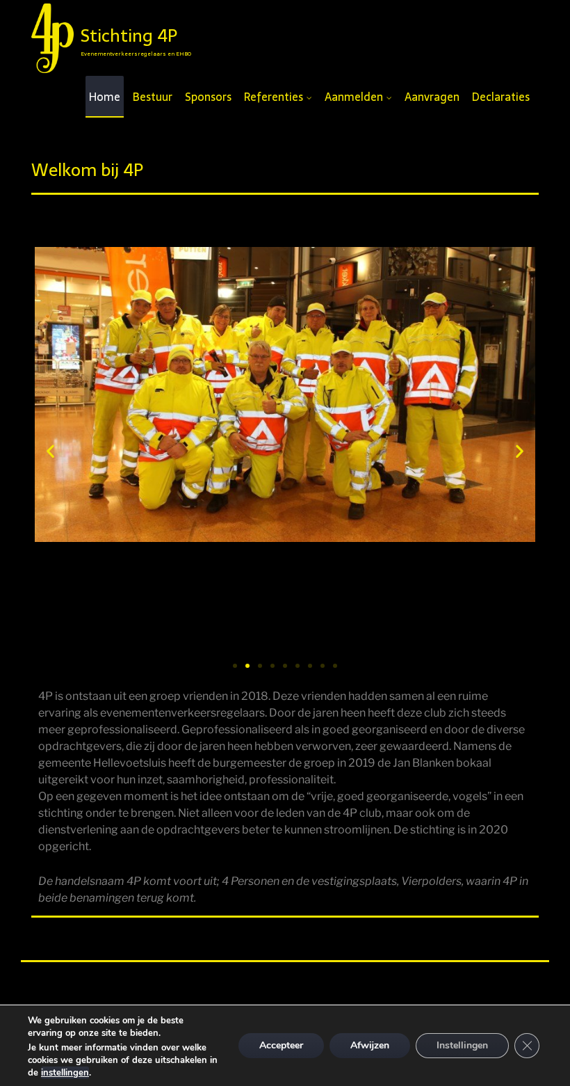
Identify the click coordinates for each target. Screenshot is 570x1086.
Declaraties (501, 97)
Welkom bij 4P (87, 170)
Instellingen (462, 1045)
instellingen (65, 1073)
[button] (50, 450)
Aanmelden (354, 97)
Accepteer (281, 1045)
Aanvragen (432, 97)
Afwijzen (369, 1045)
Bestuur (152, 97)
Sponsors (208, 97)
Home (104, 97)
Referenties (273, 97)
